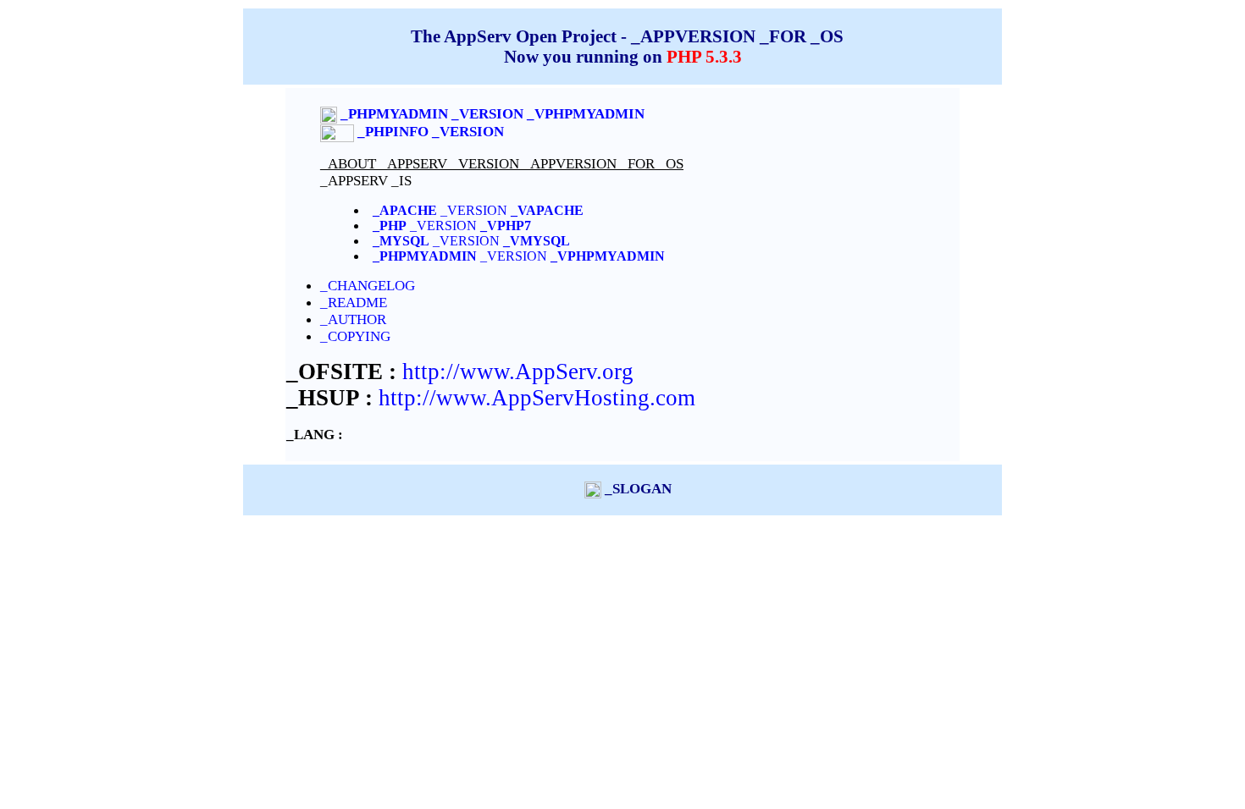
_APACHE (405, 210)
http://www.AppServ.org (518, 371)
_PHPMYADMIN (425, 256)
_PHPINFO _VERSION (430, 132)
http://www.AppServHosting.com (537, 397)
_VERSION (510, 210)
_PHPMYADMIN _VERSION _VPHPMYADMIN (492, 114)
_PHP (390, 225)
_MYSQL (401, 241)
